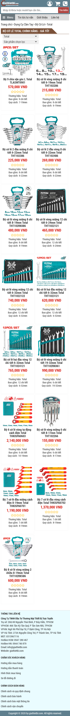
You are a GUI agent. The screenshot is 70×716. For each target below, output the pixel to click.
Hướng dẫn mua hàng (11, 663)
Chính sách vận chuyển (12, 706)
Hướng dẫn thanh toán (12, 668)
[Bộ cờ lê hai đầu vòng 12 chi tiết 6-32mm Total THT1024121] (17, 341)
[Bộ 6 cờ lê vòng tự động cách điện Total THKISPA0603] (17, 411)
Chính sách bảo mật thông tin (15, 701)
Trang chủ (6, 24)
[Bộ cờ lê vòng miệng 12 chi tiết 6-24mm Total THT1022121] (51, 201)
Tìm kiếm (63, 10)
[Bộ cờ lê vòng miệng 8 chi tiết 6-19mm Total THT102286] (51, 61)
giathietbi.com (17, 650)
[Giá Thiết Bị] (10, 5)
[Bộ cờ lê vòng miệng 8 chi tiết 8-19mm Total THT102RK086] (17, 201)
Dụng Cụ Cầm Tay (23, 24)
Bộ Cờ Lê (40, 24)
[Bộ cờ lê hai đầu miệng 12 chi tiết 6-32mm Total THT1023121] (51, 271)
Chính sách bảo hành (11, 696)
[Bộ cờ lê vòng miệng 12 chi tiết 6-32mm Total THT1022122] (17, 271)
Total (49, 24)
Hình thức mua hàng (11, 673)
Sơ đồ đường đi (8, 678)
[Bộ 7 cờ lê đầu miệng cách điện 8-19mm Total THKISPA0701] (17, 481)
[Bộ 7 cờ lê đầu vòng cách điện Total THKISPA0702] (51, 481)
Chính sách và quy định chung (15, 691)
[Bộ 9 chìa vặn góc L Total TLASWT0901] (17, 61)
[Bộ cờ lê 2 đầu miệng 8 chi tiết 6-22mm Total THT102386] (17, 131)
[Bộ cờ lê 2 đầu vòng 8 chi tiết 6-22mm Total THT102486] (51, 131)
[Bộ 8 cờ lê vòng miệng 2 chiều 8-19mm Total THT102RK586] (17, 551)
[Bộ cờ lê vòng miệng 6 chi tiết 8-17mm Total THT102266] (51, 411)
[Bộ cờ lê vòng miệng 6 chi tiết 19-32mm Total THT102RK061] (51, 341)
